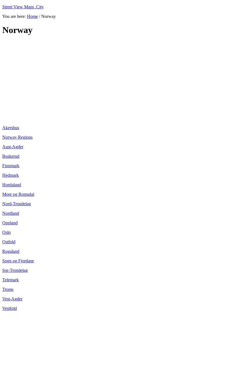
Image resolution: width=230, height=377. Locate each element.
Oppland (10, 222)
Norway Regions (17, 137)
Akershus (10, 127)
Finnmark (10, 165)
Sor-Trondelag (15, 270)
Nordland (10, 213)
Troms (7, 289)
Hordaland (11, 184)
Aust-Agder (12, 146)
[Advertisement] (115, 80)
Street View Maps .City (23, 6)
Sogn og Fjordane (18, 260)
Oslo (6, 232)
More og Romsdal (18, 194)
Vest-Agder (12, 298)
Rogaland (10, 251)
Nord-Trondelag (16, 203)
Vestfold (9, 308)
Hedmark (10, 175)
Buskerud (10, 156)
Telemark (10, 279)
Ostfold (8, 241)
